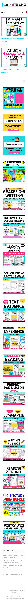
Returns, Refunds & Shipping (9, 596)
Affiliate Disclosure (19, 596)
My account (6, 598)
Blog (11, 598)
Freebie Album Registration (18, 598)
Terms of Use (5, 594)
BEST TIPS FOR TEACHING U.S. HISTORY (12, 574)
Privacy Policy (22, 594)
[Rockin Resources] (14, 5)
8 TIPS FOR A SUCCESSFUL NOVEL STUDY (12, 571)
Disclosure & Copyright (13, 594)
